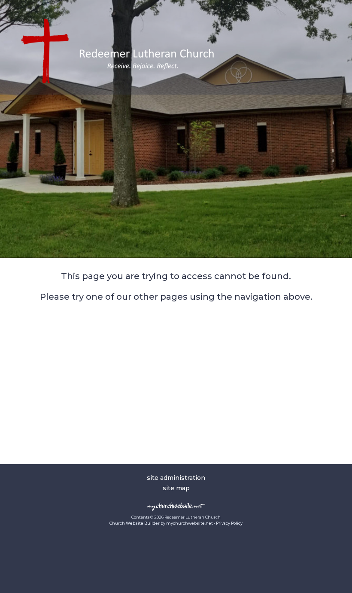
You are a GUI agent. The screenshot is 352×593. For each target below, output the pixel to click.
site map (176, 488)
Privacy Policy (229, 523)
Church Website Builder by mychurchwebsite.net (161, 523)
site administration (176, 478)
